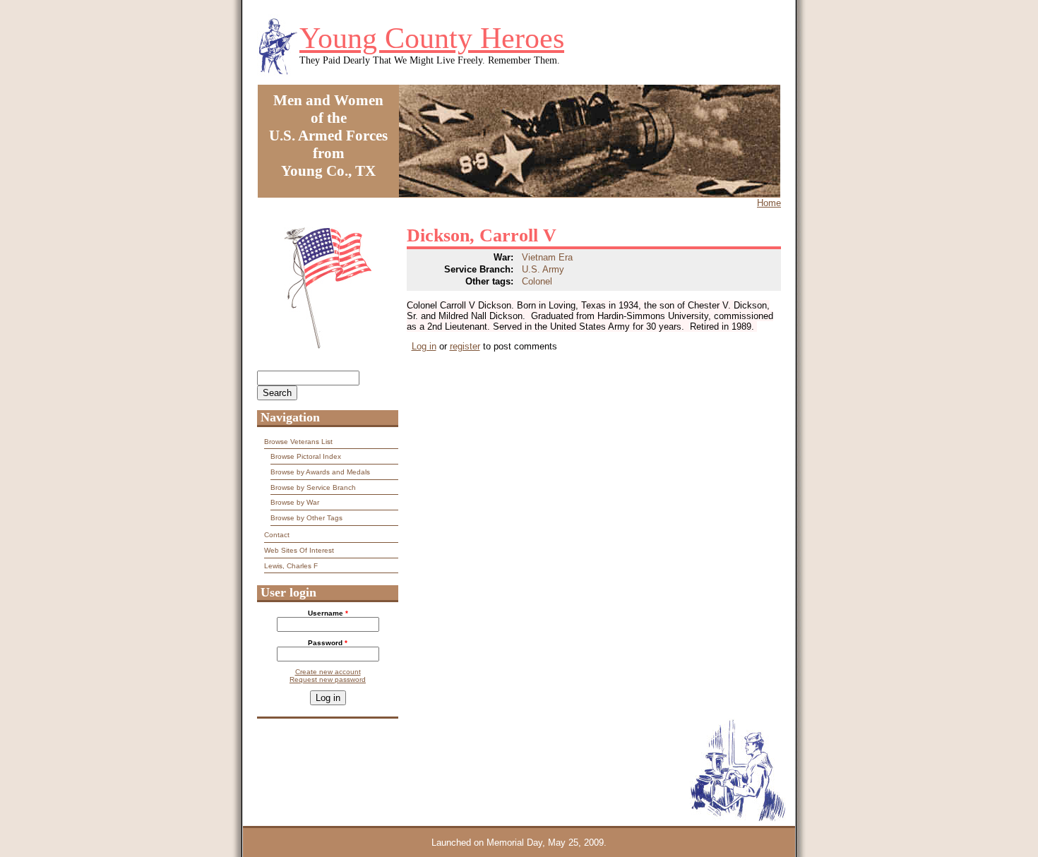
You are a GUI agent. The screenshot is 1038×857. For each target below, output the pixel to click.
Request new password (328, 679)
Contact (277, 535)
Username (328, 613)
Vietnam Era (547, 257)
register (465, 346)
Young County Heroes (431, 38)
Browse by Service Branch (313, 487)
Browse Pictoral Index (305, 456)
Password (327, 643)
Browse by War (294, 502)
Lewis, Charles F (291, 566)
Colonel (537, 281)
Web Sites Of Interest (299, 550)
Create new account (328, 672)
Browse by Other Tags (306, 518)
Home (769, 203)
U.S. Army (543, 269)
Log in (424, 346)
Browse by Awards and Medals (320, 472)
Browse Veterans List (298, 441)
